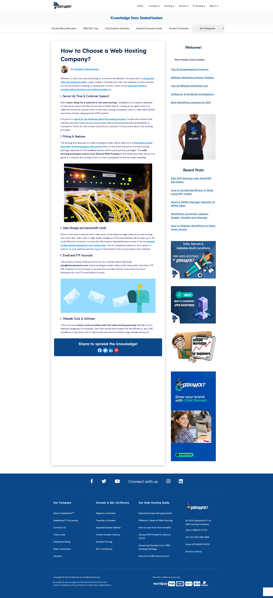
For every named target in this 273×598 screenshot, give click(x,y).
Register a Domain (106, 513)
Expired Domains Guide (149, 28)
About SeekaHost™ (63, 513)
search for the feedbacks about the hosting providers (100, 119)
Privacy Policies (78, 585)
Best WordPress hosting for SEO (191, 102)
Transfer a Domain (106, 520)
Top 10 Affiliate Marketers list (189, 85)
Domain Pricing (104, 541)
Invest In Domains (179, 28)
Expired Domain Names (108, 527)
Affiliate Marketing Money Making (192, 77)
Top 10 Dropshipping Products (189, 69)
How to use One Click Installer (155, 527)
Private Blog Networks (63, 28)
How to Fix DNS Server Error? (154, 556)
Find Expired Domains (117, 28)
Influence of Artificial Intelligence (192, 94)
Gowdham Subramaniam (86, 69)
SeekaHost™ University (65, 520)
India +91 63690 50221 (198, 544)
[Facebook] (99, 350)
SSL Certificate (104, 548)
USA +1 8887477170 (196, 530)
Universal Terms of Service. (95, 582)
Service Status (193, 551)
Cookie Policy (92, 585)
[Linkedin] (110, 350)
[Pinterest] (116, 350)
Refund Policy (105, 585)
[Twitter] (105, 350)
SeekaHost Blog (61, 541)
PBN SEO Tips (90, 28)
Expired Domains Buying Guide (155, 513)
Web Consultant (62, 548)
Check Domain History (108, 534)
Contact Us (59, 527)
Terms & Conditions (62, 585)
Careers (57, 556)
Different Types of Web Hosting (156, 520)
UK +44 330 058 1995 (197, 537)
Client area (59, 534)
